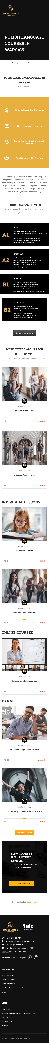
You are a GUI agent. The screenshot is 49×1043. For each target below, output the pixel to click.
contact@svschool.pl (14, 945)
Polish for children (24, 550)
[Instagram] (36, 957)
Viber (14, 958)
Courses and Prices (8, 980)
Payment (5, 1026)
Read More (24, 384)
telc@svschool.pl (13, 948)
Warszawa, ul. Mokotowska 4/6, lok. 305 (22, 941)
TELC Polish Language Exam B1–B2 (25, 749)
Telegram (22, 958)
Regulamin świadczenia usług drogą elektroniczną (18, 1013)
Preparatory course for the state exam (24, 811)
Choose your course (24, 832)
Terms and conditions (9, 984)
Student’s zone (7, 1021)
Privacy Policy (6, 1009)
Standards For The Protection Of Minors (15, 988)
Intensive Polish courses (24, 475)
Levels (4, 992)
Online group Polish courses (24, 681)
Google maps (32, 902)
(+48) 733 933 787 (13, 938)
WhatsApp (6, 958)
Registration (6, 1017)
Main (3, 63)
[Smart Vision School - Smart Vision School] (11, 11)
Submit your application (21, 884)
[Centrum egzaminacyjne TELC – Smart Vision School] (28, 927)
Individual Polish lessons (24, 612)
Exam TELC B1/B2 (8, 975)
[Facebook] (30, 957)
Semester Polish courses (24, 410)
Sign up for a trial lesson (24, 333)
